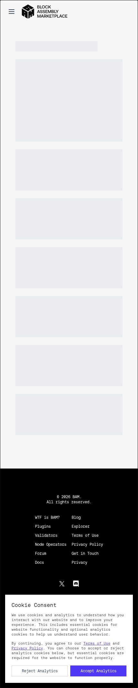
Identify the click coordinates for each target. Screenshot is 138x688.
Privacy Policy (27, 648)
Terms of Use (96, 643)
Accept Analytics (98, 671)
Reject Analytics (40, 671)
